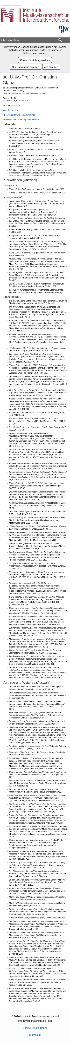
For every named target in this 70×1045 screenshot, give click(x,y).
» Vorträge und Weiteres (28, 120)
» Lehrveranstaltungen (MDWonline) (19, 115)
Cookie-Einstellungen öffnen (35, 60)
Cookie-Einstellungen (35, 1028)
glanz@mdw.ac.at (10, 110)
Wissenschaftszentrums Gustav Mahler (29, 93)
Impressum (35, 1035)
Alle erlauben (51, 67)
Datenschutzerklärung (34, 53)
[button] (66, 40)
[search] (60, 40)
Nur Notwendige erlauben (25, 67)
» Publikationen (9, 120)
